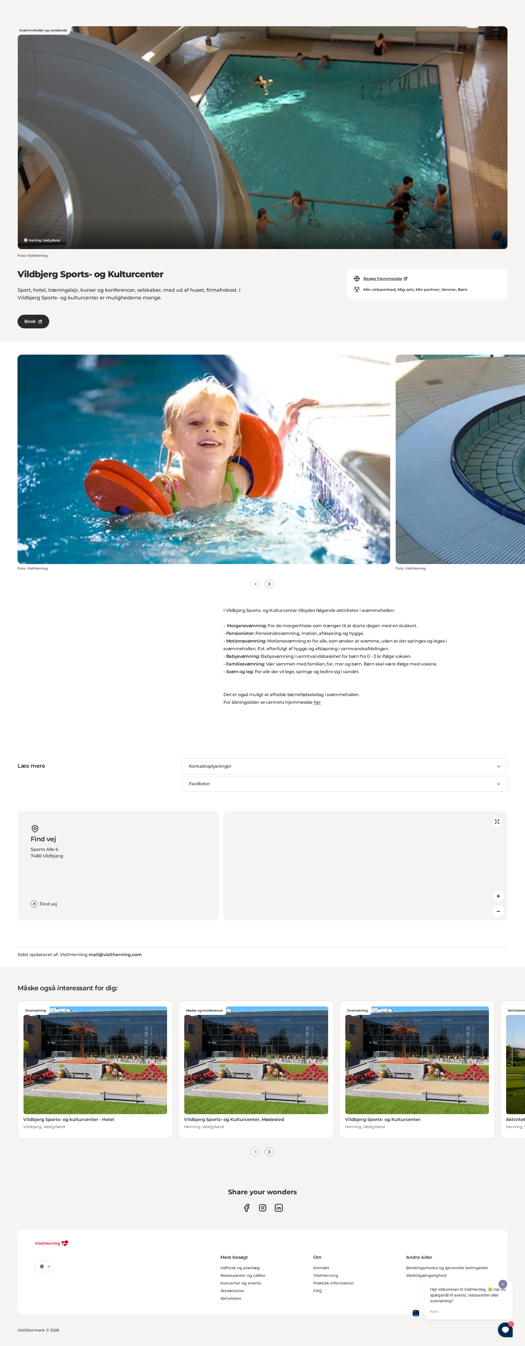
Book (30, 321)
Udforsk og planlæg (240, 1267)
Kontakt (321, 1267)
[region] (365, 866)
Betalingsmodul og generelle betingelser (447, 1267)
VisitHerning (325, 1275)
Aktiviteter (230, 1298)
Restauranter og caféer (243, 1275)
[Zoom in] (498, 896)
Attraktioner (232, 1290)
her (317, 702)
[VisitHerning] (52, 1243)
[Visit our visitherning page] (246, 1208)
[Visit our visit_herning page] (262, 1208)
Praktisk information (333, 1283)
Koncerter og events (240, 1283)
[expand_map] (497, 822)
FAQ (317, 1290)
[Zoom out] (498, 911)
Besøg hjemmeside (382, 278)
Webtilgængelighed (426, 1275)
